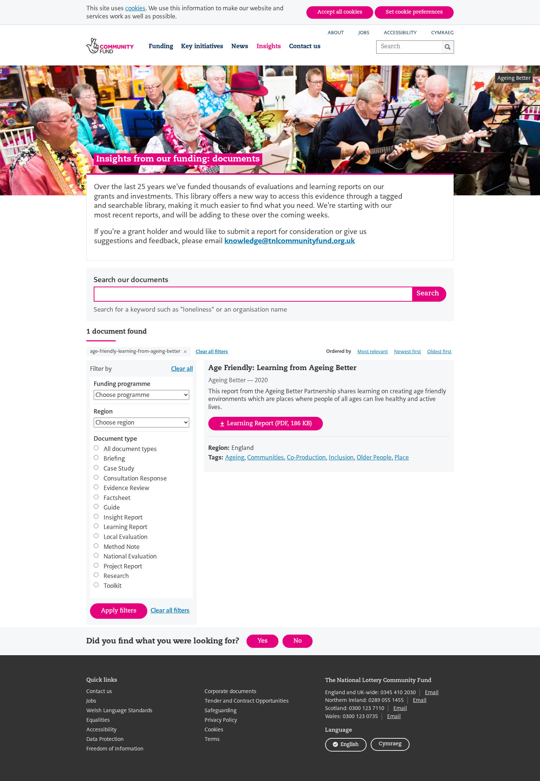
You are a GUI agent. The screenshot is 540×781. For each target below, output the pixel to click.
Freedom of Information (115, 748)
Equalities (98, 720)
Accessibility (400, 32)
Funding (161, 47)
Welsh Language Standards (119, 710)
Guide (112, 508)
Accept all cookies (339, 12)
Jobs (364, 32)
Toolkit (113, 586)
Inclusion (341, 457)
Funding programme (122, 384)
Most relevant (372, 351)
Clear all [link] (182, 369)
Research (116, 576)
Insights (269, 47)
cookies (135, 8)
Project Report (123, 566)
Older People (374, 457)
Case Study (119, 468)
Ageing (234, 457)
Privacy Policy (221, 720)
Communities (265, 457)
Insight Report (123, 517)
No (303, 643)
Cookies (214, 729)
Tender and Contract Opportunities (247, 700)
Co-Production (306, 457)
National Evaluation (130, 557)
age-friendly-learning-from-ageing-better (135, 351)
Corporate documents (230, 691)
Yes (268, 643)
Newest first (407, 351)
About (336, 32)
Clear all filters (212, 351)
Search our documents (131, 280)
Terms (212, 739)
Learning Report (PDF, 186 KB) (269, 424)
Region (103, 412)
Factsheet (117, 498)
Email (432, 692)
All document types (130, 449)
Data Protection (105, 739)
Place (402, 457)
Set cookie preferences (414, 12)
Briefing (114, 459)
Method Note (122, 547)
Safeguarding (221, 710)
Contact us (305, 47)
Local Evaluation (126, 537)
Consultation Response (135, 478)
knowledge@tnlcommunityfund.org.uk (289, 241)
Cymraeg (442, 32)
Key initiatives (202, 47)
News (239, 47)
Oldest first (439, 351)
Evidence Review (126, 488)
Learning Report (125, 527)
